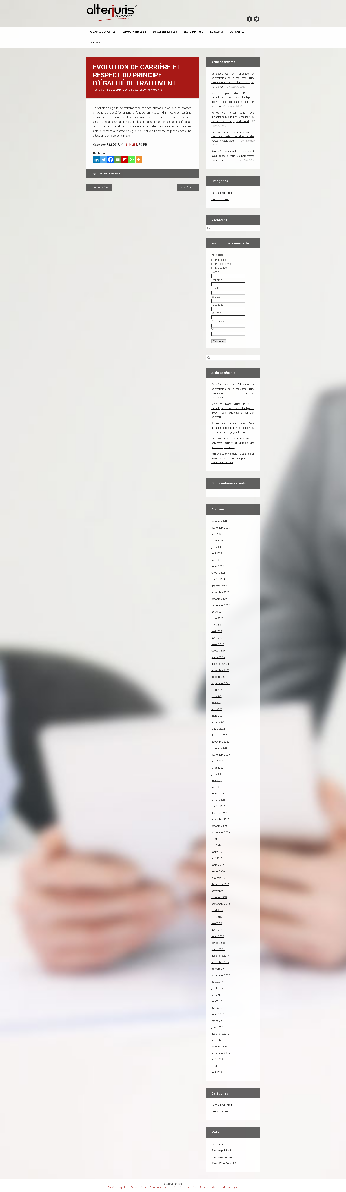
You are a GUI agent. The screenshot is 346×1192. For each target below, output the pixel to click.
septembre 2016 (220, 1053)
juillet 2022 (217, 618)
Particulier (221, 259)
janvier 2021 (218, 728)
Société (215, 296)
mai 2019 (216, 852)
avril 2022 (216, 637)
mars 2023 (217, 566)
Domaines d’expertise (102, 32)
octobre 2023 (219, 521)
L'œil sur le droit (220, 199)
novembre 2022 (220, 592)
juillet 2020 (217, 767)
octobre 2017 (219, 968)
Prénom (216, 280)
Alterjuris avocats (149, 90)
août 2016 (217, 1059)
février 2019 (218, 871)
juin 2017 (216, 994)
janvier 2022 (218, 657)
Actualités (237, 32)
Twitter (256, 19)
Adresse (216, 313)
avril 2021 (216, 709)
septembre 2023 (220, 527)
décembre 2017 (220, 955)
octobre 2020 (219, 748)
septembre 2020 (220, 754)
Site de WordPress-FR (223, 1163)
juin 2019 (216, 845)
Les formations (193, 32)
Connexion (217, 1144)
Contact (94, 42)
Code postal (218, 321)
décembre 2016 (220, 1033)
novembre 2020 (220, 741)
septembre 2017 (220, 975)
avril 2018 (216, 929)
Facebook (249, 19)
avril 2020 (216, 787)
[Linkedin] (96, 159)
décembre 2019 (220, 813)
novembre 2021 (220, 670)
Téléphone (217, 304)
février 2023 (218, 573)
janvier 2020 (218, 806)
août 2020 (217, 761)
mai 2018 (216, 923)
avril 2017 (216, 1007)
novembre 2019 (220, 819)
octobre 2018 (219, 897)
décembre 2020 (220, 735)
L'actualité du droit (109, 173)
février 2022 (218, 650)
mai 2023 (216, 553)
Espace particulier (134, 32)
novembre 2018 (220, 890)
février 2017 (218, 1020)
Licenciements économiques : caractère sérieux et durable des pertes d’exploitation (232, 136)
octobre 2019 (219, 826)
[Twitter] (103, 159)
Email (215, 288)
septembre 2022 (220, 605)
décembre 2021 (220, 663)
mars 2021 (217, 715)
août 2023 (217, 534)
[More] (139, 159)
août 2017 (217, 981)
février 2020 (218, 800)
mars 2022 (217, 644)
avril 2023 (216, 560)
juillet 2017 (217, 988)
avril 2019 (216, 858)
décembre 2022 (220, 586)
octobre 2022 (219, 599)
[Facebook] (110, 159)
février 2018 (218, 942)
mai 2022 (216, 631)
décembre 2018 (220, 884)
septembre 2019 (220, 832)
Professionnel (223, 263)
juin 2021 (216, 696)
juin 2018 (216, 916)
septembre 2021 (220, 683)
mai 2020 (216, 780)
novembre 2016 (220, 1040)
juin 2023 (216, 547)
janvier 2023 (218, 579)
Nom (215, 271)
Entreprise (221, 267)
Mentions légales (230, 1187)
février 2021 (218, 722)
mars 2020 (217, 793)
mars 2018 (217, 936)
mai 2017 (216, 1001)
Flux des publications (223, 1150)
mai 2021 (216, 702)
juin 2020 (216, 774)
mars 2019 (217, 865)
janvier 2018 (218, 949)
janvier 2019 (218, 877)
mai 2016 (216, 1072)
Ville (213, 329)
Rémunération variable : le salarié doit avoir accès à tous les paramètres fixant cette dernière (232, 156)
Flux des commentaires (224, 1157)
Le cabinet (216, 32)
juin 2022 (216, 624)
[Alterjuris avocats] (113, 20)
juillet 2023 (217, 540)
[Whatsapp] (131, 159)
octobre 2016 (219, 1046)
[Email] (117, 159)
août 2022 (217, 612)
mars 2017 (217, 1014)
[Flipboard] (124, 159)
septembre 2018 (220, 903)
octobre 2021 (219, 676)
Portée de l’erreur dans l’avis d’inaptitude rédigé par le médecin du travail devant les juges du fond (232, 117)
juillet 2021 (217, 689)
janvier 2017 (218, 1027)
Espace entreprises (165, 32)
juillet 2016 (217, 1066)
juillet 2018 (217, 910)
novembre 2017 (220, 962)
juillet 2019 (217, 839)
